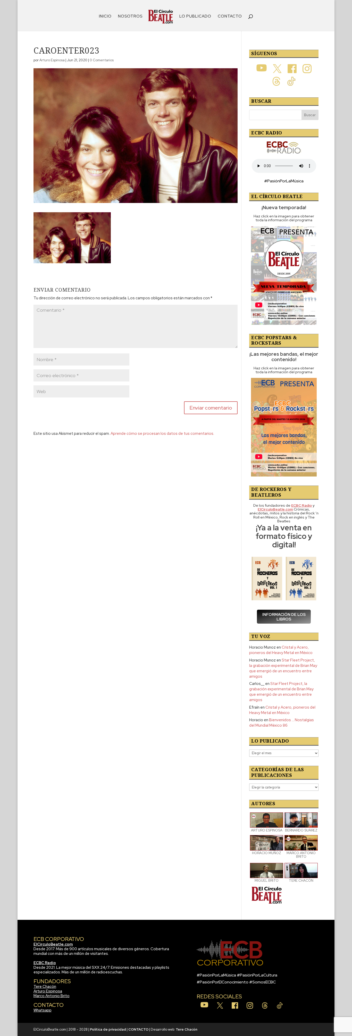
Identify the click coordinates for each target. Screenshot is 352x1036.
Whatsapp (42, 1010)
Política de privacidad (108, 1029)
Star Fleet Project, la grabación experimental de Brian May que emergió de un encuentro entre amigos (283, 668)
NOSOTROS (130, 16)
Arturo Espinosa (52, 60)
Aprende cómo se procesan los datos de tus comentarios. (162, 433)
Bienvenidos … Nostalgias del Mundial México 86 (281, 722)
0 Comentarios (102, 60)
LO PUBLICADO (195, 16)
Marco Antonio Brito (51, 995)
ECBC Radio (44, 962)
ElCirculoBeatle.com (53, 944)
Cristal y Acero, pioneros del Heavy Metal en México (281, 650)
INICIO (105, 16)
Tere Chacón (44, 986)
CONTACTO (230, 16)
